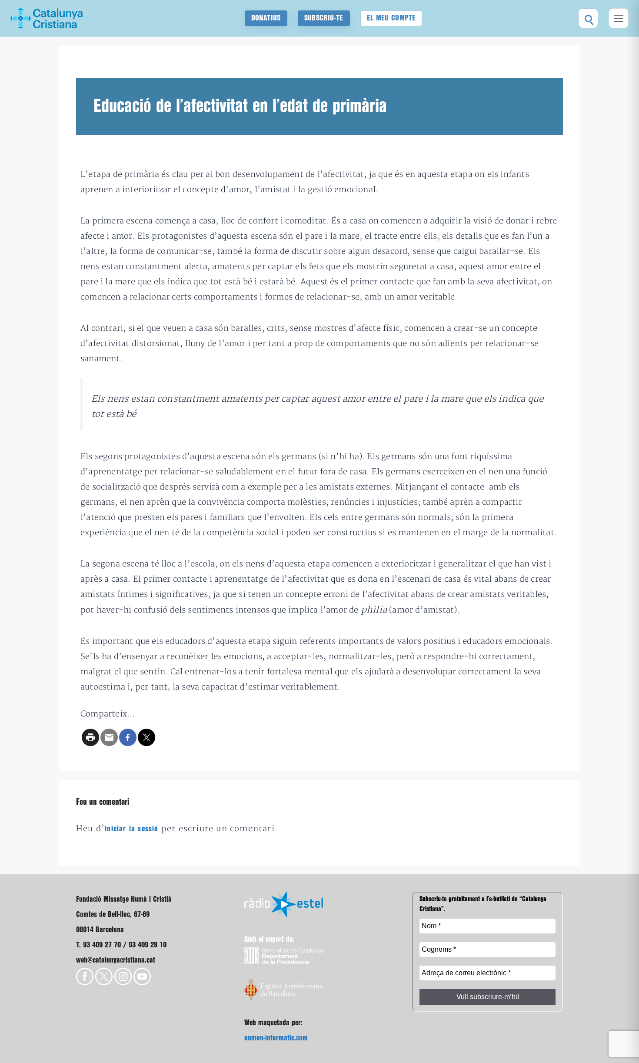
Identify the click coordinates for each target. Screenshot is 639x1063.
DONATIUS (266, 18)
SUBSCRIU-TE (323, 18)
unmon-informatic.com (276, 1038)
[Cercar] (588, 18)
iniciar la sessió (131, 829)
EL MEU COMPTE (391, 18)
